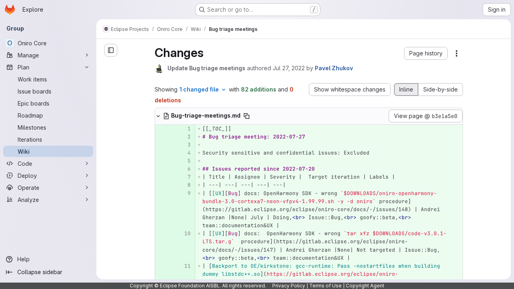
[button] (426, 53)
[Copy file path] (246, 116)
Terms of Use (325, 286)
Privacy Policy (288, 286)
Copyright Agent (365, 286)
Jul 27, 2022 (289, 68)
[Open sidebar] (110, 50)
